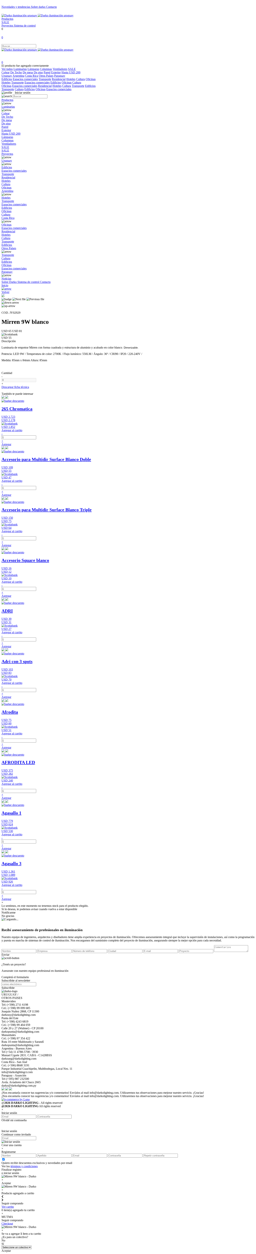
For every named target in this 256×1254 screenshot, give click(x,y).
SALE (5, 22)
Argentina (18, 75)
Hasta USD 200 (70, 72)
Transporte (45, 79)
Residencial (59, 79)
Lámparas (33, 69)
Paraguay (59, 75)
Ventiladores (60, 69)
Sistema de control (25, 25)
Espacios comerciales (25, 79)
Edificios (6, 79)
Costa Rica (31, 75)
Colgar (5, 72)
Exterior (56, 72)
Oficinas (91, 79)
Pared (47, 72)
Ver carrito (7, 1206)
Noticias (6, 278)
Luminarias (20, 69)
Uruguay (6, 75)
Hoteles (70, 79)
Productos (7, 18)
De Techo (16, 72)
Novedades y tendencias (16, 6)
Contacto (51, 6)
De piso (38, 72)
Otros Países (46, 75)
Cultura (80, 79)
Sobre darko (38, 6)
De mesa (28, 72)
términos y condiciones (24, 1166)
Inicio (4, 285)
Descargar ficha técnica (15, 387)
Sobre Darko (9, 282)
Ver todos (7, 69)
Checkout (7, 1223)
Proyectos (7, 25)
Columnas (46, 69)
